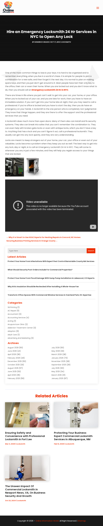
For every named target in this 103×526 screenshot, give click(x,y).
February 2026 (14, 358)
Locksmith (66, 42)
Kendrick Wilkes (42, 42)
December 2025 (15, 361)
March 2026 (57, 354)
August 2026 (13, 347)
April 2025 (12, 375)
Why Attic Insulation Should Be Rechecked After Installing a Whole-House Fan (43, 286)
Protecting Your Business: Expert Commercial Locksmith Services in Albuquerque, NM (73, 436)
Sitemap (82, 520)
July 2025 (56, 368)
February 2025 (14, 378)
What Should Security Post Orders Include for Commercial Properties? (40, 269)
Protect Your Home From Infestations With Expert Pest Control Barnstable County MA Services (51, 261)
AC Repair (12, 310)
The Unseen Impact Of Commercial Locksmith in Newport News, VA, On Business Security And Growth (25, 491)
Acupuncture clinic (16, 324)
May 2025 (56, 371)
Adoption (12, 331)
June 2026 (12, 351)
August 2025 (13, 368)
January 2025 (57, 378)
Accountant (13, 314)
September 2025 (59, 364)
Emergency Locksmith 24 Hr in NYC (50, 89)
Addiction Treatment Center (20, 328)
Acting (10, 321)
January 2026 (57, 358)
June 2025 (12, 371)
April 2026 (12, 354)
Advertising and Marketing (19, 338)
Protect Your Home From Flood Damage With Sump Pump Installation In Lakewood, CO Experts (51, 278)
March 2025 (57, 375)
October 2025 (14, 364)
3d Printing (12, 307)
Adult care (12, 334)
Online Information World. (47, 520)
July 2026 (56, 347)
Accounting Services (17, 317)
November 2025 (58, 361)
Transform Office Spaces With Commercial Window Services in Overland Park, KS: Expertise (49, 295)
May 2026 (56, 351)
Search (91, 250)
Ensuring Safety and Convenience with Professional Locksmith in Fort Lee (25, 436)
